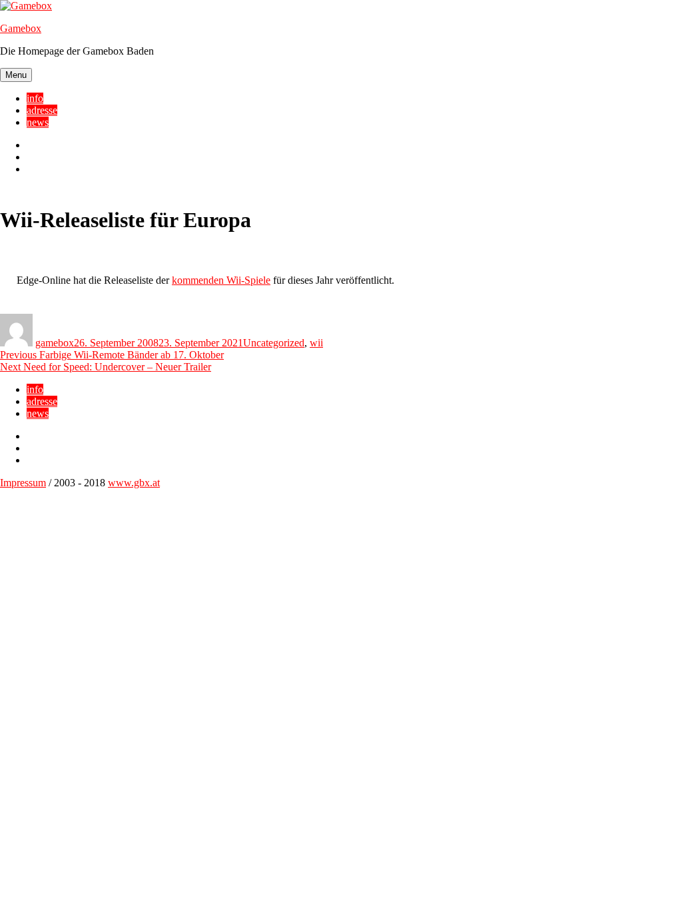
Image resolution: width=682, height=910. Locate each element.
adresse (42, 110)
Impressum (23, 482)
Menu (16, 75)
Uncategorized (273, 342)
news (38, 122)
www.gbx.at (134, 482)
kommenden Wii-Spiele (221, 280)
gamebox (54, 342)
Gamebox (20, 28)
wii (316, 342)
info (35, 98)
